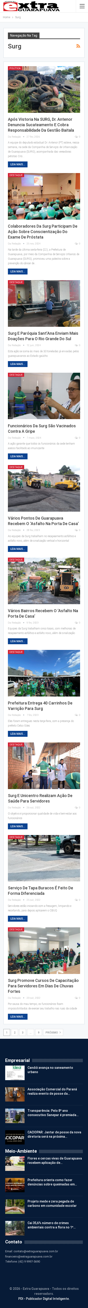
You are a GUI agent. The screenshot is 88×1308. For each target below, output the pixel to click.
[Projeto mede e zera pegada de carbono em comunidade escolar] (15, 1206)
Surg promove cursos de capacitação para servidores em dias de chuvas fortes (43, 986)
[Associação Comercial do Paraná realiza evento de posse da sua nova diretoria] (15, 1094)
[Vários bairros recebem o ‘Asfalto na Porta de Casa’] (44, 581)
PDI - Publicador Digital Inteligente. (44, 1298)
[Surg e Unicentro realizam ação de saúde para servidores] (44, 765)
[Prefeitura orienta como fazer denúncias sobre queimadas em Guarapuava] (15, 1185)
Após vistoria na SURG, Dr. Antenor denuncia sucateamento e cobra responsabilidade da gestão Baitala (41, 125)
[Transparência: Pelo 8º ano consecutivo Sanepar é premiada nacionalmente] (15, 1116)
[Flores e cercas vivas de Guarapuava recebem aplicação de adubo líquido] (15, 1163)
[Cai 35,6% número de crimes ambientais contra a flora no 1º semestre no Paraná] (15, 1228)
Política (15, 68)
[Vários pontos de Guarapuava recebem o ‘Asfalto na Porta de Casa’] (44, 488)
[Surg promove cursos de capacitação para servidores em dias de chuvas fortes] (44, 950)
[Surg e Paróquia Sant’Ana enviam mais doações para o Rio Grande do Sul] (44, 303)
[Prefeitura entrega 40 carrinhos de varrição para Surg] (44, 673)
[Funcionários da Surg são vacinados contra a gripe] (44, 396)
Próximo (52, 1032)
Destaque (16, 175)
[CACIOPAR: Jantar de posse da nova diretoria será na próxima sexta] (15, 1137)
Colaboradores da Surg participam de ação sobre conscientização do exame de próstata (42, 231)
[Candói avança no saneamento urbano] (15, 1073)
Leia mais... (17, 164)
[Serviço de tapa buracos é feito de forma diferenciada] (44, 858)
